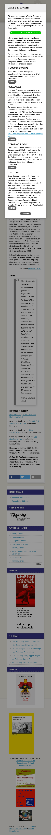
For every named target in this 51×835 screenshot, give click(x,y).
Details (12, 82)
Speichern (25, 213)
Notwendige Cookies (18, 68)
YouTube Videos (14, 86)
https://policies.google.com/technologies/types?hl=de (26, 134)
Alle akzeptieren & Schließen (25, 33)
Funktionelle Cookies (18, 144)
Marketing (14, 172)
